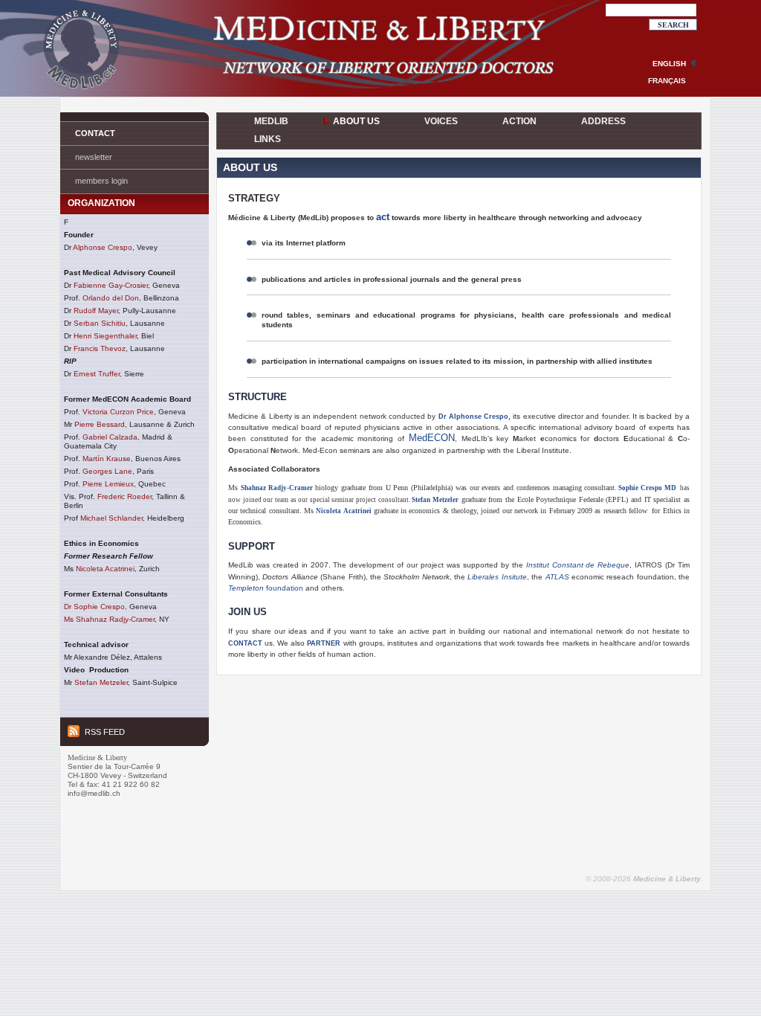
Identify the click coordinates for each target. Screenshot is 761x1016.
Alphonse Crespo (102, 247)
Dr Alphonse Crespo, (474, 416)
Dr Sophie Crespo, (95, 606)
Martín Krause (106, 458)
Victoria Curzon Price (118, 412)
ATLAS (557, 577)
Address (603, 121)
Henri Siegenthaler (105, 336)
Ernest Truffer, (98, 374)
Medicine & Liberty (667, 879)
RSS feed (105, 731)
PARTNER (323, 643)
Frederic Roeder (124, 496)
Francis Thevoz (100, 348)
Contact (95, 133)
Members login (101, 180)
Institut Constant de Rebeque (578, 565)
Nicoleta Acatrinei (105, 569)
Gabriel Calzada (109, 437)
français (667, 81)
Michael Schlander (111, 518)
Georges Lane (107, 471)
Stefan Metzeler (101, 682)
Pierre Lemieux (108, 484)
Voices (441, 121)
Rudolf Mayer (96, 310)
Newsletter (93, 156)
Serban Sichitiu (100, 323)
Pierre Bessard (99, 424)
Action (519, 121)
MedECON (432, 437)
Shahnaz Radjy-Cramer (277, 488)
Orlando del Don (110, 298)
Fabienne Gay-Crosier (111, 285)
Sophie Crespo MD (647, 488)
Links (267, 139)
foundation (265, 588)
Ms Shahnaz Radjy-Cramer (109, 619)
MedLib (271, 121)
